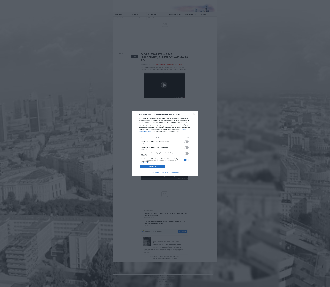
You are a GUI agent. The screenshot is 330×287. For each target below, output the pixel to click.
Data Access (165, 172)
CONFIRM (152, 166)
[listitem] (165, 138)
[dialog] (165, 143)
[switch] (186, 141)
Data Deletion (155, 172)
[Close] (194, 114)
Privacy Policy (174, 172)
